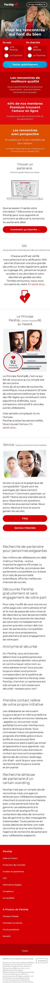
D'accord (42, 960)
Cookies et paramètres (13, 871)
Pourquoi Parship (10, 916)
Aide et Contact (10, 858)
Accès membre (35, 4)
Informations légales (12, 885)
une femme (14, 48)
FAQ (25, 518)
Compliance (8, 891)
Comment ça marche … (25, 229)
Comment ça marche (12, 923)
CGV (5, 878)
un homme (16, 55)
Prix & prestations (11, 929)
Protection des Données (14, 865)
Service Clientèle (25, 528)
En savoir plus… (37, 284)
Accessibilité (8, 898)
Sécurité (6, 936)
